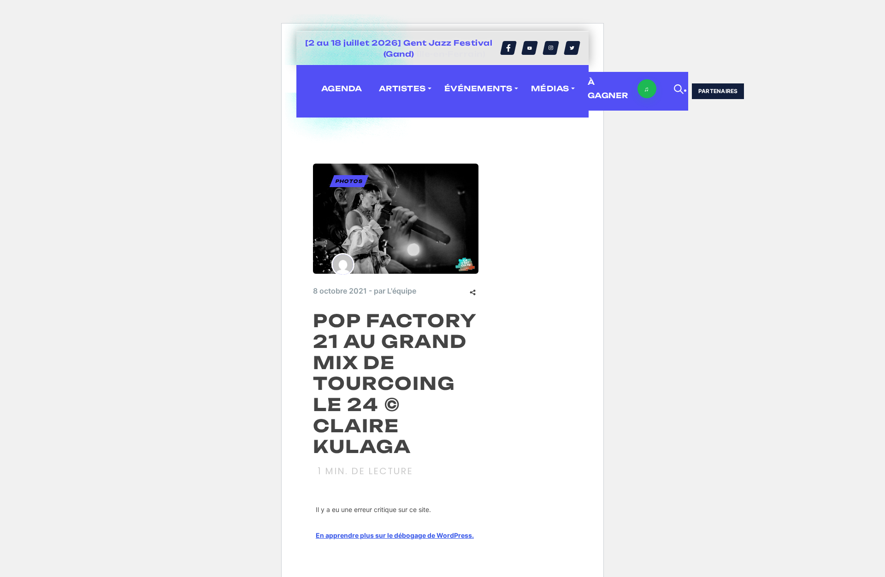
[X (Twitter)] (572, 48)
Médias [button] (550, 88)
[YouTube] (529, 48)
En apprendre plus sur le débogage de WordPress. (395, 535)
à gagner (608, 88)
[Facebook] (508, 48)
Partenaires (718, 91)
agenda (341, 88)
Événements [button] (478, 88)
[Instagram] (551, 48)
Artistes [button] (402, 88)
